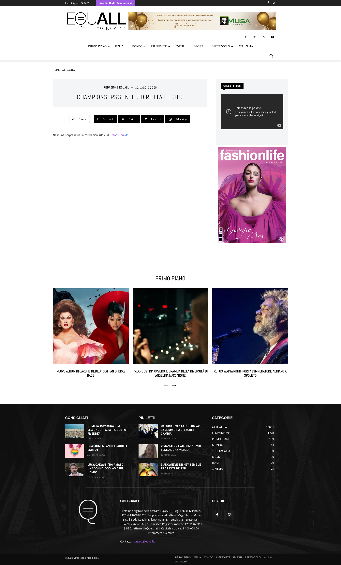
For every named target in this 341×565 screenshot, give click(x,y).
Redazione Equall (116, 87)
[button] (271, 55)
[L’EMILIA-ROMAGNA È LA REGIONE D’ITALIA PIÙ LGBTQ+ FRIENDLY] (74, 431)
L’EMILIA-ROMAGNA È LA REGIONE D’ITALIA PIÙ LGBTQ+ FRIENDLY (107, 429)
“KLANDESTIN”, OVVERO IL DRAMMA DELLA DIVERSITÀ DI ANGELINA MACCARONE (171, 373)
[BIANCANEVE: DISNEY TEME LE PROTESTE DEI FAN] (148, 469)
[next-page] (173, 385)
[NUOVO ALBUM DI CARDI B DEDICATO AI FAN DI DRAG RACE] (91, 326)
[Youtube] (272, 37)
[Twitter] (263, 37)
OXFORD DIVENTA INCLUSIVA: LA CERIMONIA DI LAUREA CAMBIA (180, 429)
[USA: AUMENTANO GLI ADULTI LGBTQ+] (74, 451)
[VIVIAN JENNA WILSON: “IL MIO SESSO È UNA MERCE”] (148, 451)
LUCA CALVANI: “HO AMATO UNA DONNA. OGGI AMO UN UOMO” (105, 468)
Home (56, 69)
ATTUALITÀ (68, 69)
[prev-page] (166, 385)
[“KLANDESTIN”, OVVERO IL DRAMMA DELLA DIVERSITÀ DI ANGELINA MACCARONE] (170, 326)
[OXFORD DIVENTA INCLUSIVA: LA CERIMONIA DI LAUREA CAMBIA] (148, 431)
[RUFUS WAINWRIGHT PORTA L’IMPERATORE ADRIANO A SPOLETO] (250, 326)
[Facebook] (268, 3)
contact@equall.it (144, 541)
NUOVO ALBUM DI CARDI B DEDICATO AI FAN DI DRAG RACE (90, 373)
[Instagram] (273, 3)
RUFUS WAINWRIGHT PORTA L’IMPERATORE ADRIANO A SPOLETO (250, 373)
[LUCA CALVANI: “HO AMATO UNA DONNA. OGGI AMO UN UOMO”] (74, 469)
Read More (118, 135)
